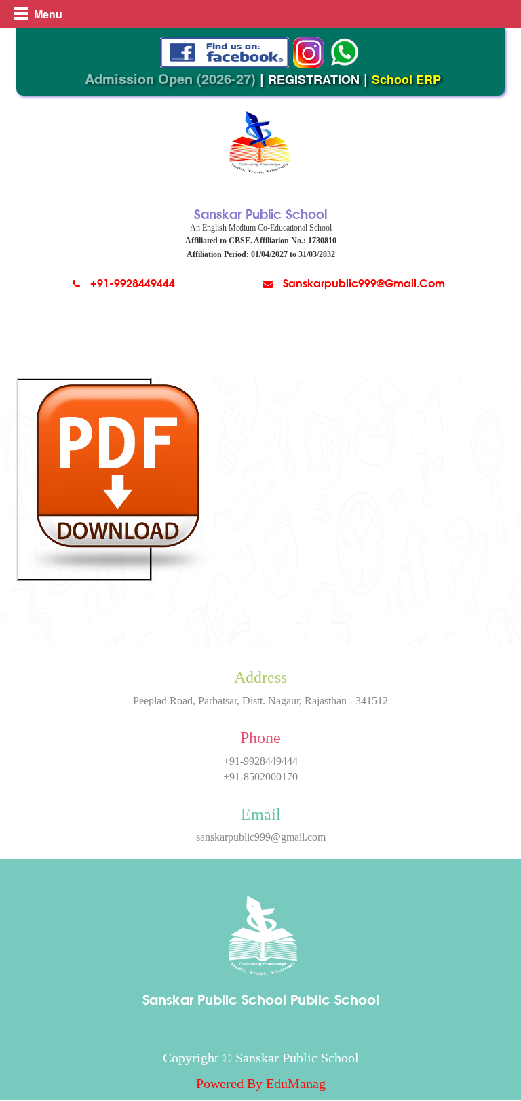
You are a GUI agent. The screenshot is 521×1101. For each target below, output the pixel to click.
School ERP (406, 79)
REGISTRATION (314, 79)
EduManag (296, 1083)
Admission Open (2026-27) (170, 78)
